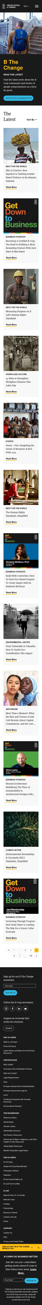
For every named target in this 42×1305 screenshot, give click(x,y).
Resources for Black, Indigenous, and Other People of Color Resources (20, 1140)
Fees (5, 1082)
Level (6, 1095)
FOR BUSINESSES (11, 1113)
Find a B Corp (9, 1046)
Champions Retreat (11, 1170)
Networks (7, 1175)
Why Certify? (8, 1064)
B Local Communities (12, 1183)
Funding (6, 1204)
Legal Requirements (11, 1077)
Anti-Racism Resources (13, 1135)
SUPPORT (8, 1228)
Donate (8, 1028)
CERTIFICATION (10, 1060)
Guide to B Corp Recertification (15, 1166)
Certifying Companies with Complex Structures (17, 1100)
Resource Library (10, 1117)
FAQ (5, 1237)
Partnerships (8, 1208)
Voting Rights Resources (13, 1146)
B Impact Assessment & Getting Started (19, 1086)
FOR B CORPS (10, 1157)
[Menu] (37, 6)
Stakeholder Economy (12, 1130)
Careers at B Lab (10, 1217)
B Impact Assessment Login (14, 1090)
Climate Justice (9, 1126)
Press (6, 1221)
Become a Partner (10, 1212)
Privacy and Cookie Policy (14, 1241)
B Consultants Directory (13, 1106)
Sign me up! (10, 993)
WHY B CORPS (10, 1037)
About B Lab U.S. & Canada (14, 1195)
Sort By (30, 119)
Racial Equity (9, 1122)
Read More (11, 187)
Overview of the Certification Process (18, 1069)
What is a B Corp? (10, 1042)
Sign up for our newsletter (18, 98)
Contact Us (8, 1232)
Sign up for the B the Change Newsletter (16, 1247)
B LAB (6, 1191)
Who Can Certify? (10, 1073)
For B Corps (8, 1162)
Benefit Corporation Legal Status (16, 1150)
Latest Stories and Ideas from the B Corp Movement (19, 1051)
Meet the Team (9, 1199)
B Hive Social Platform (12, 1179)
